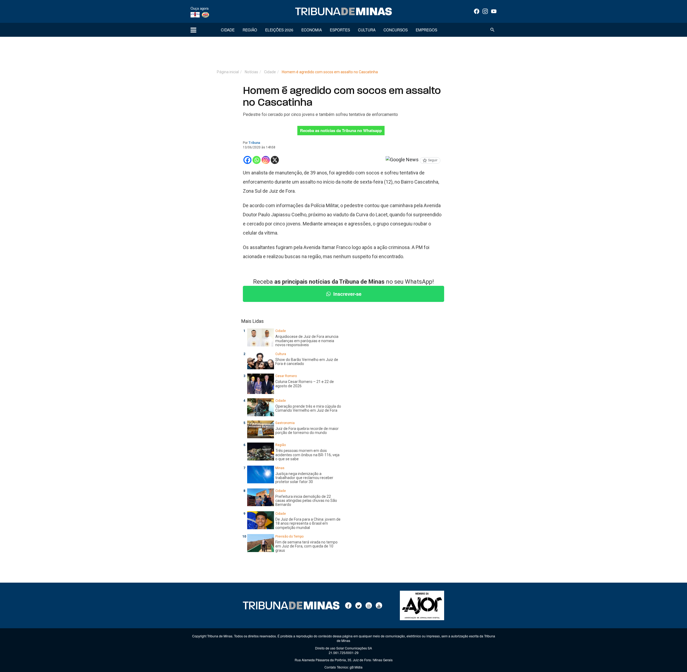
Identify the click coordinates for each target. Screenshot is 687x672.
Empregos (426, 29)
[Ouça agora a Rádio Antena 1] (195, 14)
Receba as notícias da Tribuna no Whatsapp (341, 130)
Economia (311, 29)
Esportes (340, 29)
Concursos (395, 29)
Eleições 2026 (279, 29)
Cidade (228, 29)
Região (250, 29)
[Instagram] (485, 11)
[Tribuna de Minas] (343, 12)
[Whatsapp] (257, 160)
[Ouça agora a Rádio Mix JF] (205, 14)
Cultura (366, 29)
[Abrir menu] (193, 30)
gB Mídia (356, 667)
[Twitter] (358, 605)
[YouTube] (493, 11)
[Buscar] (492, 30)
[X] (275, 160)
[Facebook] (476, 11)
